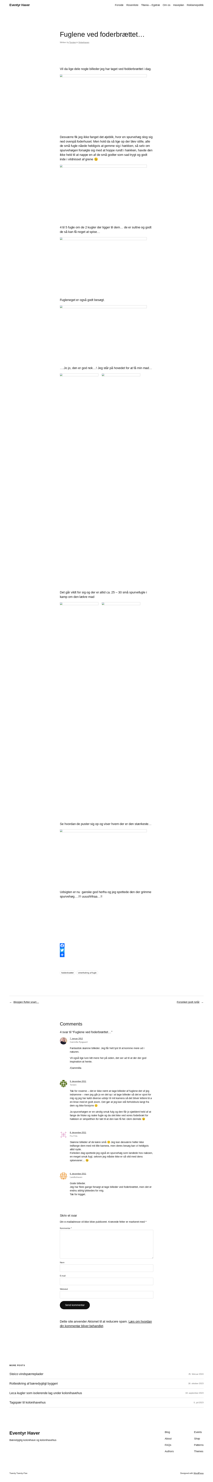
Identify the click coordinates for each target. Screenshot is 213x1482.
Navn (62, 1262)
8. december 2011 (78, 1132)
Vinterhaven (83, 42)
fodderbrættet (67, 973)
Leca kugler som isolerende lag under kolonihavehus (45, 1393)
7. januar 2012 (76, 1038)
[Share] (106, 954)
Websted (64, 1289)
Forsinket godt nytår (188, 1002)
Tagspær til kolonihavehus (27, 1402)
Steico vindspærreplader (26, 1374)
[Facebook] (106, 945)
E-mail (62, 1276)
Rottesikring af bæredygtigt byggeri (33, 1383)
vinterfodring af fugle (87, 973)
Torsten (72, 42)
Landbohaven (76, 1177)
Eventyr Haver (19, 5)
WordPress (199, 1473)
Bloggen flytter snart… (26, 1002)
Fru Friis (73, 1136)
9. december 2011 (78, 1081)
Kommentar (66, 1228)
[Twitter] (106, 950)
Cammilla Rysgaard (79, 1042)
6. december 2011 (78, 1174)
